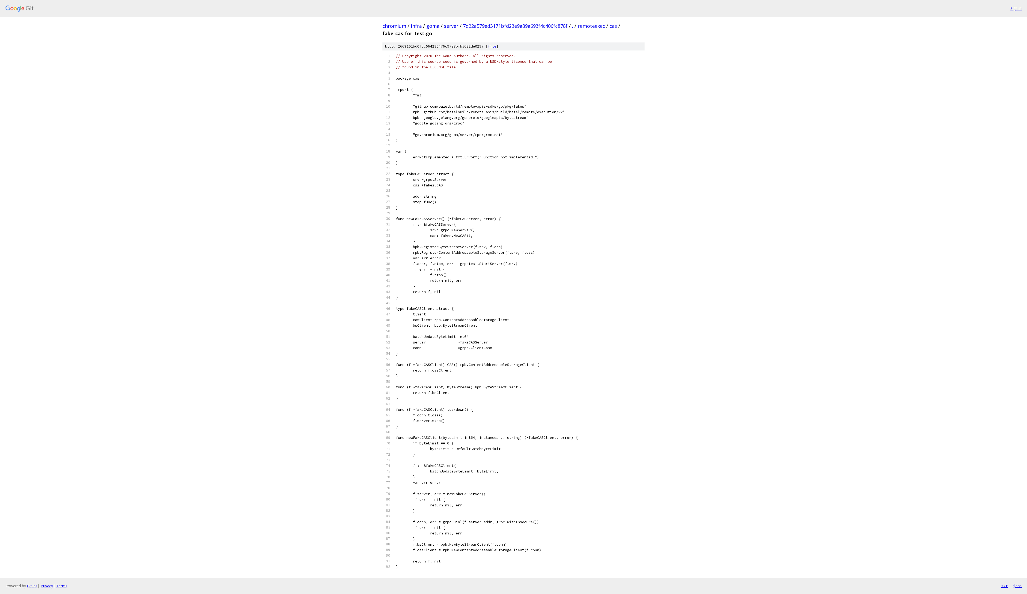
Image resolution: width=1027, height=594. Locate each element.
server (451, 26)
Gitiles (32, 585)
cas (613, 26)
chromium (394, 26)
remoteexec (591, 26)
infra (416, 26)
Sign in (1016, 8)
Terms (61, 585)
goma (432, 26)
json (1017, 585)
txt (1004, 585)
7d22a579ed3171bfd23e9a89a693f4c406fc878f (515, 26)
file (492, 46)
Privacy (47, 585)
